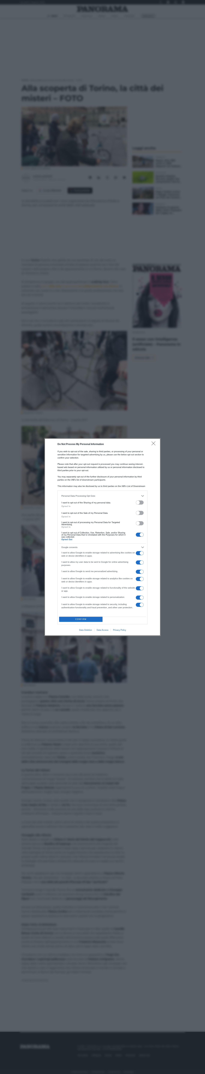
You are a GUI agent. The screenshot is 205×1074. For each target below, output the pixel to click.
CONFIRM (80, 619)
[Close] (154, 444)
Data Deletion (85, 630)
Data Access (102, 630)
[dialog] (102, 537)
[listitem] (102, 496)
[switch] (140, 503)
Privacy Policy (119, 630)
